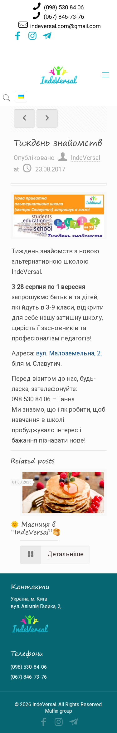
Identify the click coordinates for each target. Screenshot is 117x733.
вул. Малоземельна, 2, (69, 353)
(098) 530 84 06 (64, 7)
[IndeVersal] (58, 75)
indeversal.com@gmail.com (65, 26)
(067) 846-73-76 (64, 16)
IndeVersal (85, 157)
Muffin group (58, 711)
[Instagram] (32, 37)
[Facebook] (17, 37)
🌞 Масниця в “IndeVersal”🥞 (36, 527)
